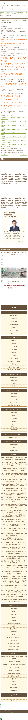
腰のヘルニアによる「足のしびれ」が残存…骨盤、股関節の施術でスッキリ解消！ (14, 480)
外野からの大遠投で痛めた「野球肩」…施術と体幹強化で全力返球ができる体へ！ (14, 534)
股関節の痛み (14, 427)
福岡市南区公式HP (14, 712)
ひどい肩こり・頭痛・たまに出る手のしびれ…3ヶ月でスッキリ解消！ (14, 529)
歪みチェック (14, 701)
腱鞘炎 (14, 343)
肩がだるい (14, 614)
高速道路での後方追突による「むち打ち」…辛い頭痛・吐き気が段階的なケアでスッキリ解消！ (14, 484)
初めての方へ (14, 318)
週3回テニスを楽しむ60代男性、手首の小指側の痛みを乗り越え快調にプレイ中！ (14, 557)
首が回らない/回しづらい (14, 623)
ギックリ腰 (14, 399)
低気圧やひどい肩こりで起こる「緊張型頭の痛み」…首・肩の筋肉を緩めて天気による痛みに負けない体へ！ (14, 464)
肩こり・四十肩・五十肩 (14, 369)
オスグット (14, 424)
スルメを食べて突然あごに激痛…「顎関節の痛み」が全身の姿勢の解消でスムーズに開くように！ (14, 515)
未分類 (3, 208)
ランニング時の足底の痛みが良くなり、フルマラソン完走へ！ (14, 586)
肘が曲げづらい (14, 629)
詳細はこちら (21, 242)
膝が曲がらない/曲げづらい (14, 637)
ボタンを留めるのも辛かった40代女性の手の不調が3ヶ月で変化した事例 (14, 600)
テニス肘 (14, 355)
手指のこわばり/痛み (14, 646)
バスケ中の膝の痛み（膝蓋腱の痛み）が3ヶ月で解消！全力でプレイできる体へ (14, 572)
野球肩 (14, 364)
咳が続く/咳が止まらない (14, 649)
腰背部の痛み (14, 396)
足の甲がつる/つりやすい (14, 643)
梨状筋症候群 (14, 393)
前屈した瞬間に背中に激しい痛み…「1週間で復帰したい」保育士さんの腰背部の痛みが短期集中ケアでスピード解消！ (14, 505)
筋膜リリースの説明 (14, 667)
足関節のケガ (14, 415)
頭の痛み (14, 386)
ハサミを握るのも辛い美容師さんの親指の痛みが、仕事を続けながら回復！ (14, 552)
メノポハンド (14, 340)
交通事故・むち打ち (14, 437)
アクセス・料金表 (14, 315)
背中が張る (14, 608)
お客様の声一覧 (14, 324)
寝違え (14, 383)
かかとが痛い (14, 640)
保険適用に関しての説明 (14, 673)
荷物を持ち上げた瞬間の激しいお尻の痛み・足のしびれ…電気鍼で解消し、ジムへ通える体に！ (14, 520)
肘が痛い (14, 626)
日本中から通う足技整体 (14, 661)
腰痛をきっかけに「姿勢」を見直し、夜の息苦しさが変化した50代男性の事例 (14, 591)
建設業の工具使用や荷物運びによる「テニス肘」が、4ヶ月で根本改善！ (14, 548)
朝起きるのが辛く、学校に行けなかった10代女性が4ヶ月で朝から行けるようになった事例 (14, 595)
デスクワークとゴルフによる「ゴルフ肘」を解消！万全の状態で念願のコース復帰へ (14, 543)
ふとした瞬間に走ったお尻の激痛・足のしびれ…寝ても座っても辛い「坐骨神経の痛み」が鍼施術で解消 (14, 475)
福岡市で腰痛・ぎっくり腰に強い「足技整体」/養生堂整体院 (14, 657)
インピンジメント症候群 (14, 361)
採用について (14, 333)
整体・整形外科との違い (14, 676)
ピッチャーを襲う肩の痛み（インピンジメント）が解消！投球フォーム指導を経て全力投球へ (14, 538)
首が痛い (14, 620)
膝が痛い (14, 634)
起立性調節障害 (14, 444)
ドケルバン (14, 349)
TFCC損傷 (14, 346)
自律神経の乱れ (14, 450)
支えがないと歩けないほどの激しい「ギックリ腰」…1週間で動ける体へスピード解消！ (14, 489)
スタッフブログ (14, 330)
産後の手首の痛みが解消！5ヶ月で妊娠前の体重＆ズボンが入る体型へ (14, 561)
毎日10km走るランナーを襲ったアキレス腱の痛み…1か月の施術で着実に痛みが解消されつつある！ (14, 577)
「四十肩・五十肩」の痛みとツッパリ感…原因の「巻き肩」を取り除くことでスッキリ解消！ (14, 469)
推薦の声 (14, 327)
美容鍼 (14, 684)
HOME (14, 307)
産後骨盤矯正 (14, 690)
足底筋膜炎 (14, 412)
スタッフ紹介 (14, 321)
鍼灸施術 (14, 681)
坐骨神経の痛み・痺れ (14, 405)
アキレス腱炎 (14, 418)
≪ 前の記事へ (4, 155)
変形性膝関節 (14, 430)
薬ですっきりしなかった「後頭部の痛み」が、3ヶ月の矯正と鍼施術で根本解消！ (14, 511)
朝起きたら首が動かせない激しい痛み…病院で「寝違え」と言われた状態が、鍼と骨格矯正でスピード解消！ (14, 499)
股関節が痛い (14, 631)
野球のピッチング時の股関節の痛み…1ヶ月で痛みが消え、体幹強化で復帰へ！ (14, 525)
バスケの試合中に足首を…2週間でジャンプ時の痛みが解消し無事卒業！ (14, 581)
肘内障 (14, 352)
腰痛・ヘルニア (14, 402)
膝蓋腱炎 (14, 421)
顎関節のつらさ (14, 377)
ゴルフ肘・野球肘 (14, 358)
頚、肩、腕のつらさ (14, 367)
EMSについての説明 (14, 670)
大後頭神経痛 (14, 380)
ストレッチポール (14, 698)
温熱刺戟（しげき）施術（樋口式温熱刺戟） (14, 664)
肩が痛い (14, 617)
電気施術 (14, 679)
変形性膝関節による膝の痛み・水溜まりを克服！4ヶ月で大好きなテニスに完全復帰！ (14, 494)
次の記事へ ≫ (23, 155)
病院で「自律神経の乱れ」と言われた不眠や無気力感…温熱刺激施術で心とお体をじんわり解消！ (14, 458)
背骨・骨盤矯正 (14, 687)
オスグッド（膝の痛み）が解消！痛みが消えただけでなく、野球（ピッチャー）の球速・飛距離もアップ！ (14, 567)
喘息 (14, 447)
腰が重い (14, 611)
